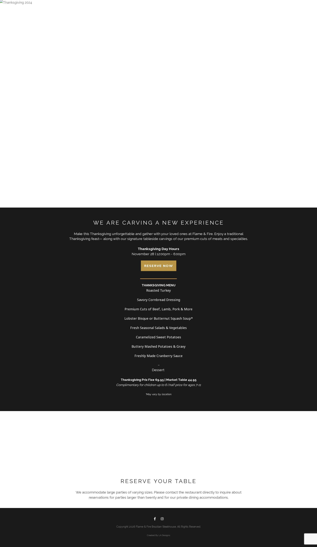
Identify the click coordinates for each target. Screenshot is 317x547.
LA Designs (164, 535)
